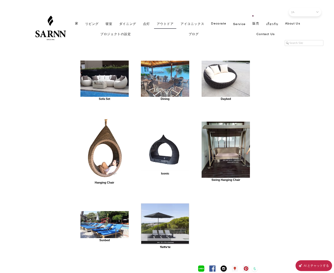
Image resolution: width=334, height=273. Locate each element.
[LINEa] (201, 268)
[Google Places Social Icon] (235, 268)
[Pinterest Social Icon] (246, 268)
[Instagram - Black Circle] (224, 268)
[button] (253, 15)
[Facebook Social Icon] (212, 268)
